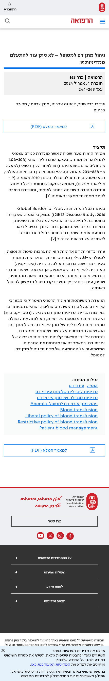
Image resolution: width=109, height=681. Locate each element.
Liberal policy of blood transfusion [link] (61, 416)
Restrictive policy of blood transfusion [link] (58, 422)
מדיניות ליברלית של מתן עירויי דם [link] (66, 392)
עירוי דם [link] (76, 385)
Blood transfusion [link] (79, 410)
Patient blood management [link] (68, 428)
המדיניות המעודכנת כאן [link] (50, 665)
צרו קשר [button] (54, 521)
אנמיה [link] (92, 385)
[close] (3, 652)
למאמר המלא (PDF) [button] (48, 127)
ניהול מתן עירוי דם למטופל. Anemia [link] (64, 404)
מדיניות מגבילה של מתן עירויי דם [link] (67, 398)
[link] (102, 7)
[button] (100, 21)
